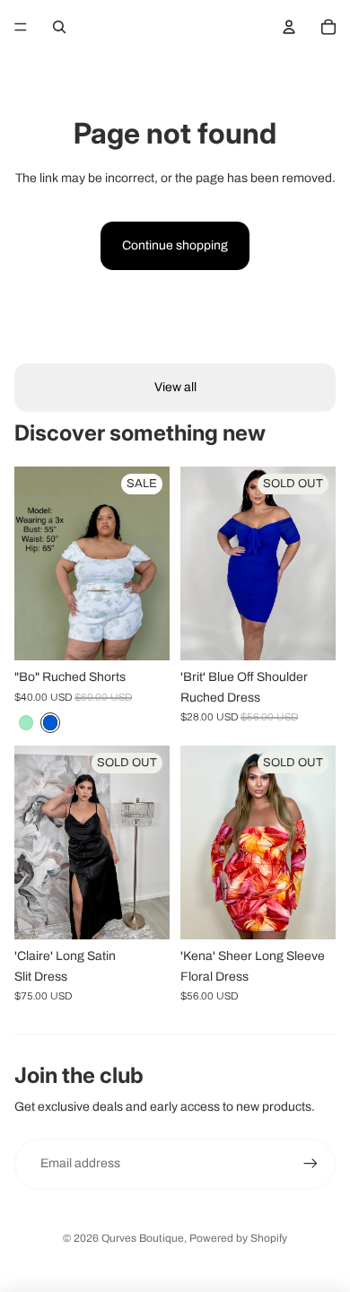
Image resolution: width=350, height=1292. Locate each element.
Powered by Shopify (238, 1238)
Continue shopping (175, 245)
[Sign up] (310, 1164)
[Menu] (20, 27)
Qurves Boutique (142, 1238)
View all (175, 387)
